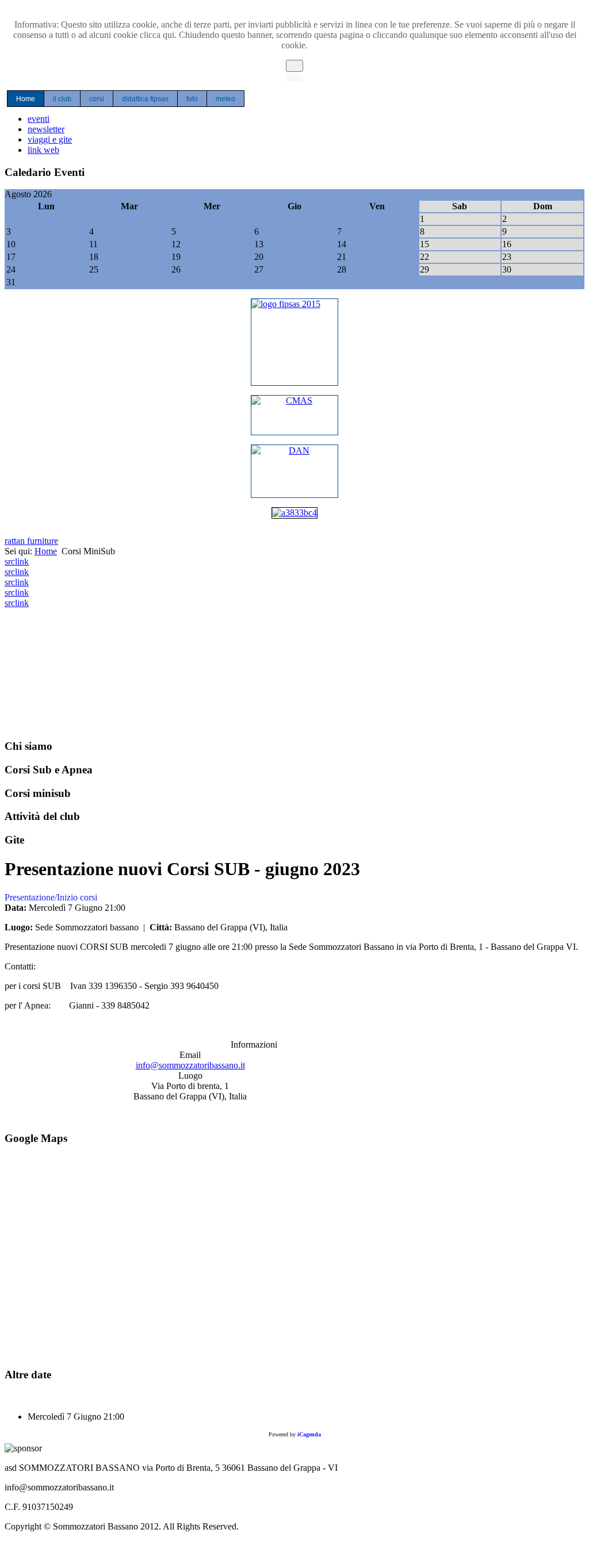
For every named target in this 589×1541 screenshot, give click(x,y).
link (22, 561)
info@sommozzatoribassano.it (190, 1065)
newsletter (46, 129)
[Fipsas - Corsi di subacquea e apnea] (294, 342)
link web (43, 150)
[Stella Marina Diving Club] (294, 513)
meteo (225, 99)
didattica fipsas (145, 99)
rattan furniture (31, 541)
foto (192, 99)
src (10, 561)
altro (294, 77)
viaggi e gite (50, 139)
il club (62, 99)
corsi (96, 99)
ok (294, 66)
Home (25, 99)
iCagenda (309, 1434)
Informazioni (254, 1044)
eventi (38, 119)
